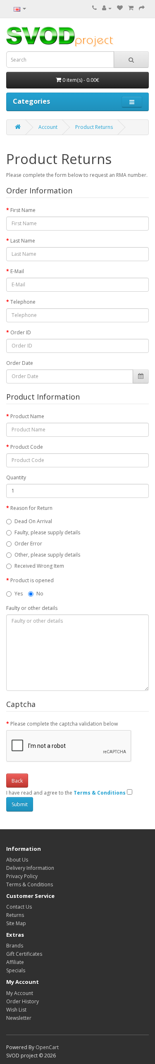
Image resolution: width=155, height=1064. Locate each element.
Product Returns (94, 127)
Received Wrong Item (39, 565)
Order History (22, 1001)
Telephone (23, 301)
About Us (17, 859)
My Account (19, 993)
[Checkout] (142, 8)
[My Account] (107, 8)
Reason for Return (31, 508)
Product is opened (32, 580)
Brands (14, 945)
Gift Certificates (24, 953)
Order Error (28, 543)
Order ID (20, 332)
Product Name (27, 416)
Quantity (16, 477)
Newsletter (18, 1017)
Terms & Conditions (29, 884)
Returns (15, 915)
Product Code (26, 446)
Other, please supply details (47, 554)
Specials (15, 970)
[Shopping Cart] (131, 8)
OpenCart (47, 1047)
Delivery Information (30, 867)
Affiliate (15, 962)
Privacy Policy (22, 876)
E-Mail (17, 271)
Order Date (19, 363)
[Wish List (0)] (120, 8)
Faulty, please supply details (47, 532)
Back (17, 780)
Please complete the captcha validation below (64, 723)
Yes (18, 593)
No (39, 593)
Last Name (22, 240)
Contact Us (19, 906)
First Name (23, 210)
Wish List (16, 1009)
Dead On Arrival (33, 521)
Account (47, 127)
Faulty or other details (31, 608)
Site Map (16, 923)
